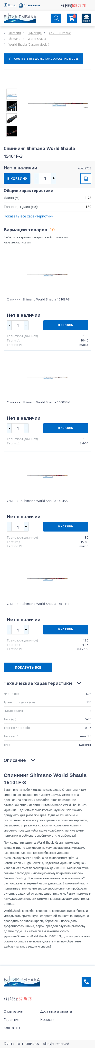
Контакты (12, 1027)
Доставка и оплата (56, 1011)
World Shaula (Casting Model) (29, 44)
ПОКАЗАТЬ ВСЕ (28, 667)
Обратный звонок (86, 982)
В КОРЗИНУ (17, 178)
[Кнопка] (86, 18)
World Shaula (37, 39)
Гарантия (11, 1019)
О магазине (13, 1011)
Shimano (14, 39)
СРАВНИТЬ (85, 178)
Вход (11, 5)
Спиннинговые (60, 33)
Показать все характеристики (28, 216)
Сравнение (32, 5)
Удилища (35, 33)
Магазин (15, 33)
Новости (47, 1019)
